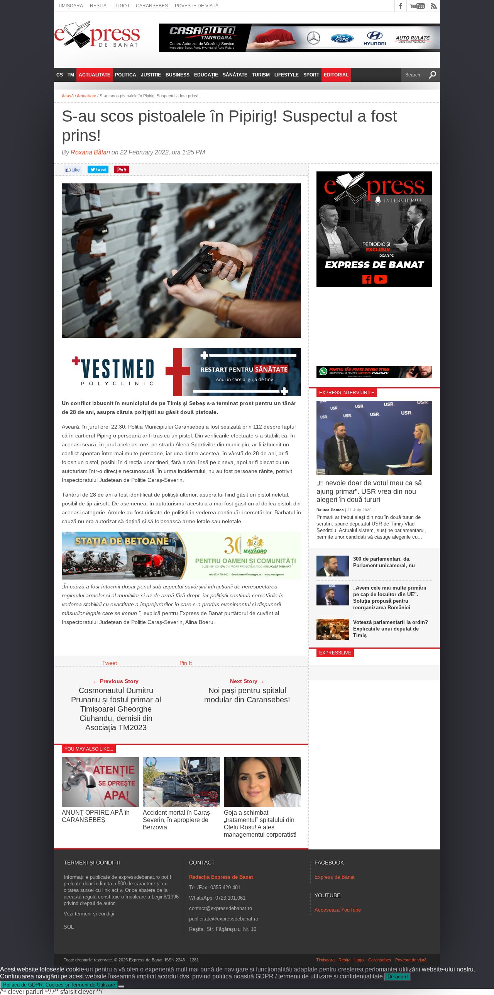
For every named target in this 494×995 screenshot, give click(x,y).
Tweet (109, 663)
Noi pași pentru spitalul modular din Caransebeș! (247, 695)
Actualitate (94, 75)
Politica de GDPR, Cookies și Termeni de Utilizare (59, 985)
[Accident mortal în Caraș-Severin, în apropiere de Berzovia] (181, 805)
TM (71, 75)
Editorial (336, 75)
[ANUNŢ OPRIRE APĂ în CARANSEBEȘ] (100, 805)
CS (59, 75)
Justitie (151, 75)
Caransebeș (152, 5)
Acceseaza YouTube (338, 910)
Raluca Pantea (330, 510)
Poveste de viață (196, 5)
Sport (311, 75)
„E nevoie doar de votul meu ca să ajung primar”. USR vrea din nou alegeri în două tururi (369, 491)
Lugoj (121, 5)
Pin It (185, 663)
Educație (206, 75)
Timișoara (70, 5)
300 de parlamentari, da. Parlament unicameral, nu (384, 562)
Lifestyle (286, 75)
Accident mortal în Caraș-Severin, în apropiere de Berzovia (177, 820)
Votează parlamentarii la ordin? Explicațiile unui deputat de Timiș (390, 628)
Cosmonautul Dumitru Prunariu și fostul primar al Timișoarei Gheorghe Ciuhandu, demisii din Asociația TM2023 (116, 709)
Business (177, 75)
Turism (261, 75)
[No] (121, 986)
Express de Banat (335, 877)
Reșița (98, 5)
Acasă (68, 95)
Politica (125, 75)
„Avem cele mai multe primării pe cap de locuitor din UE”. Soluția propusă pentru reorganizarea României (389, 597)
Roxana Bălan (90, 152)
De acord (397, 977)
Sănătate (235, 75)
